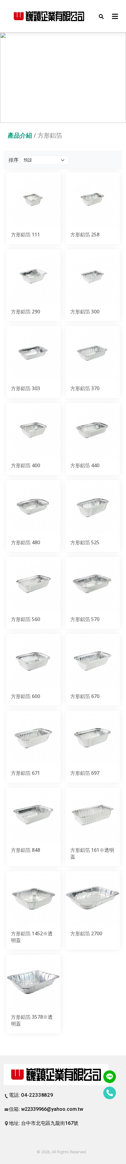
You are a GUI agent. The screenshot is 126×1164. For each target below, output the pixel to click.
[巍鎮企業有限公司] (49, 16)
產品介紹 (20, 135)
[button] (101, 16)
